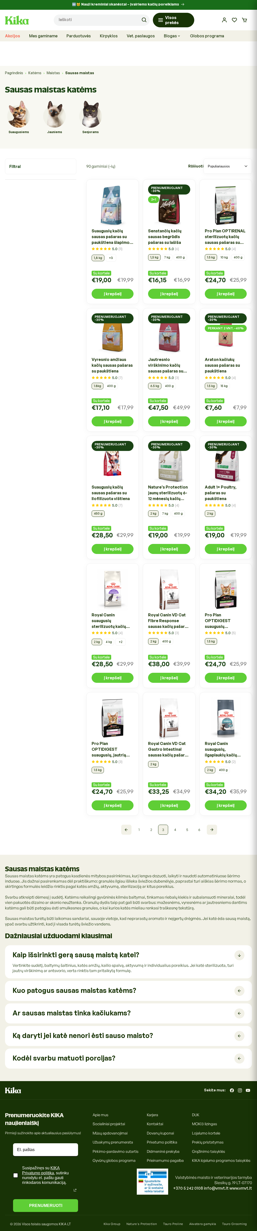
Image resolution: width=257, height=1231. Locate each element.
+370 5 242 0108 (188, 1188)
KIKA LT (65, 1224)
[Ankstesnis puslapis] (126, 830)
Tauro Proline (173, 1224)
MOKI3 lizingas (204, 1123)
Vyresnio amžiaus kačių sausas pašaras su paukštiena (112, 365)
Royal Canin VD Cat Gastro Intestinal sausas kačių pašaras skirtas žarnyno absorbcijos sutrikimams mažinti (168, 749)
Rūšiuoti (196, 166)
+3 (111, 258)
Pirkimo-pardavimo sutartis (116, 1151)
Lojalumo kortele (206, 1133)
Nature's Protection (141, 1224)
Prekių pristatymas (208, 1142)
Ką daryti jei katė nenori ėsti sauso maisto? (83, 1035)
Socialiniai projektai (109, 1123)
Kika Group (112, 1224)
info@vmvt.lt (216, 1188)
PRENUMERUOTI (45, 1205)
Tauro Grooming (234, 1224)
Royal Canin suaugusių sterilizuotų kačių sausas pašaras (109, 620)
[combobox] (102, 20)
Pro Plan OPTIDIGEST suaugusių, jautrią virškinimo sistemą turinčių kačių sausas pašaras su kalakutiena (112, 749)
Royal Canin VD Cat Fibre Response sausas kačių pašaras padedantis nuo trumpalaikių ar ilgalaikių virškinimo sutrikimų (168, 620)
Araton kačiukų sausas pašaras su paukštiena (222, 365)
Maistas (53, 73)
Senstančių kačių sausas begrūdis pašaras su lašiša (164, 236)
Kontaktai (155, 1123)
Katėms (34, 73)
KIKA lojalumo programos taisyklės (221, 1160)
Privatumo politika (162, 1142)
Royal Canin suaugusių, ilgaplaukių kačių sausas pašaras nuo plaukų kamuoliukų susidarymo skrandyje (224, 749)
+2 (120, 642)
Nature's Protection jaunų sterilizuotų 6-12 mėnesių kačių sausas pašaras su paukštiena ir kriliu (168, 493)
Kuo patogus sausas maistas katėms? (74, 990)
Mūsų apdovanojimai (110, 1133)
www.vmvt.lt (240, 1188)
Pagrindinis (14, 73)
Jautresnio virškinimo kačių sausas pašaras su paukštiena (165, 365)
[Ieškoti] (144, 20)
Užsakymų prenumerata (113, 1142)
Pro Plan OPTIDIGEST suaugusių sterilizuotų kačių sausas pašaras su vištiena (222, 620)
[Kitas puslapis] (212, 830)
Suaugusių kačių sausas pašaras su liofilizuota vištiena (111, 493)
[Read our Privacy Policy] (75, 1190)
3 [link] (163, 829)
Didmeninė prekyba (163, 1151)
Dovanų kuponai (160, 1133)
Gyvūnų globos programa (114, 1160)
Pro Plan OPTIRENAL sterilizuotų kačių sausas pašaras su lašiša (225, 236)
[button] (244, 20)
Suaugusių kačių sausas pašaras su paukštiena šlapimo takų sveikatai (111, 236)
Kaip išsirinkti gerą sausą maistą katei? (76, 955)
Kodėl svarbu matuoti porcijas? (64, 1058)
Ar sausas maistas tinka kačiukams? (72, 1013)
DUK (195, 1114)
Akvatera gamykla (202, 1224)
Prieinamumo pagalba (165, 1160)
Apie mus (100, 1114)
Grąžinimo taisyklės (208, 1151)
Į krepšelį (113, 293)
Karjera (152, 1114)
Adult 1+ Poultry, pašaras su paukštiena (220, 493)
